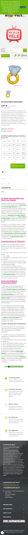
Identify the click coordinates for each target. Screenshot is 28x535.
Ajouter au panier (18, 166)
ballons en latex (5, 297)
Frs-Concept (20, 532)
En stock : (3, 131)
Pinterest (9, 184)
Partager (2, 184)
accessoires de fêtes (7, 294)
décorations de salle (17, 236)
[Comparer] (14, 55)
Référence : (4, 128)
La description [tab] (5, 188)
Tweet (6, 184)
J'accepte (23, 7)
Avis (2, 191)
